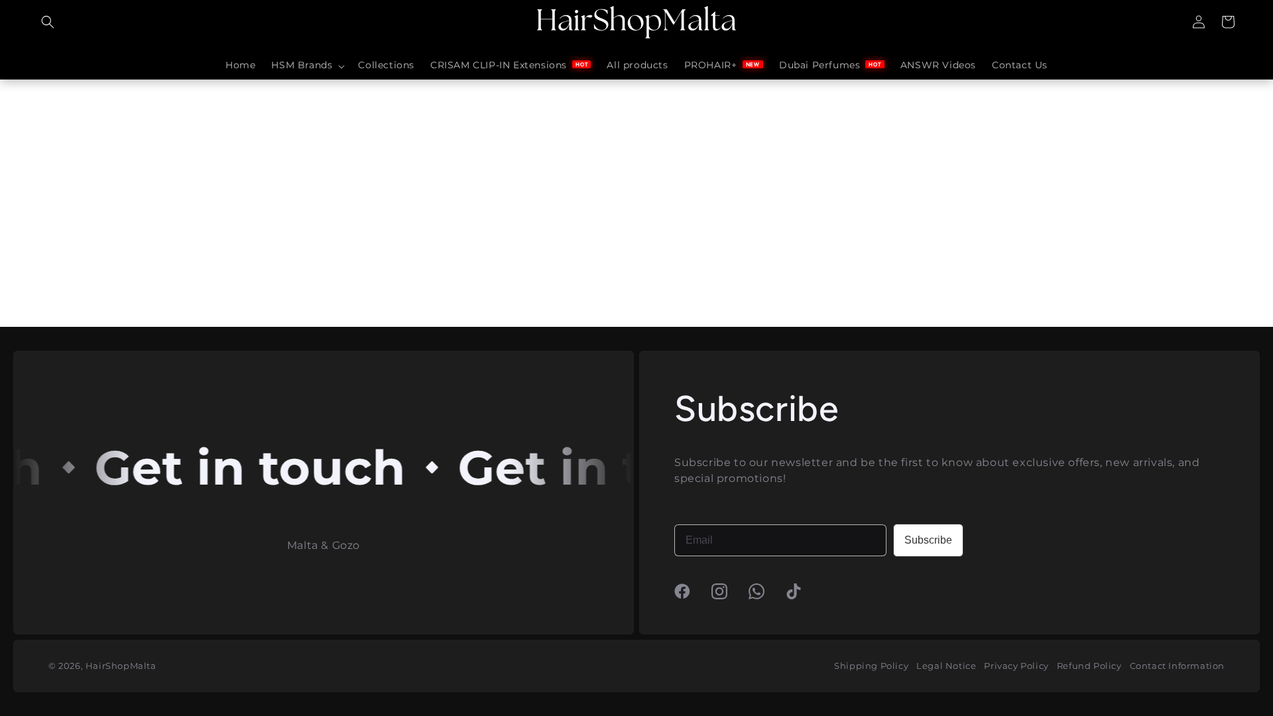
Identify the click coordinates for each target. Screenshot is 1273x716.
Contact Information (1177, 665)
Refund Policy (1089, 665)
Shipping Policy (871, 665)
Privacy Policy (1016, 665)
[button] (47, 21)
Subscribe (928, 540)
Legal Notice (946, 665)
